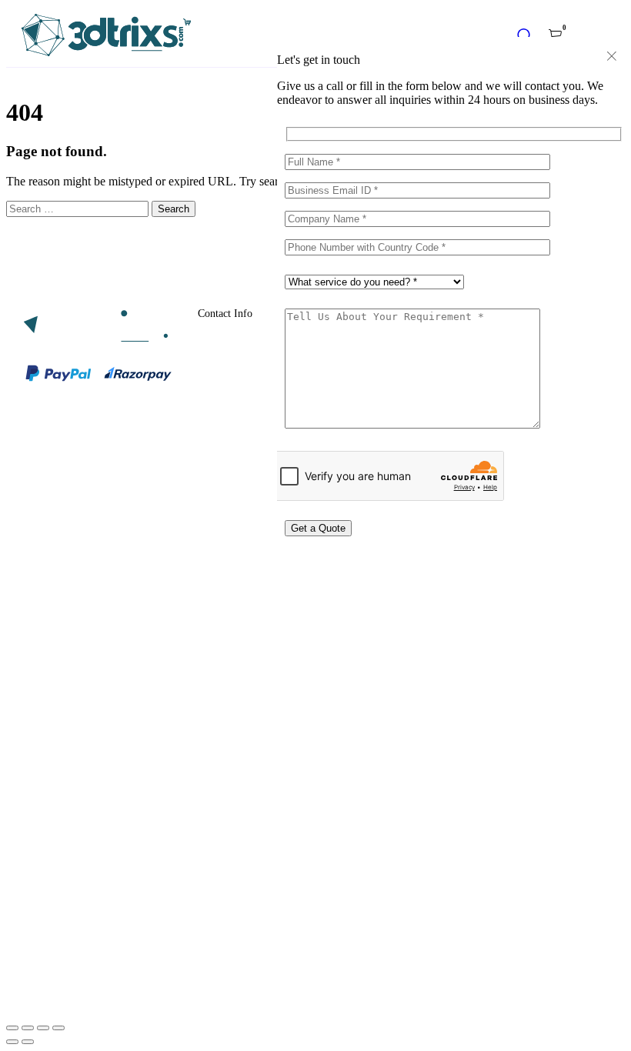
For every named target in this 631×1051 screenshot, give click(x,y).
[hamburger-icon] (601, 37)
